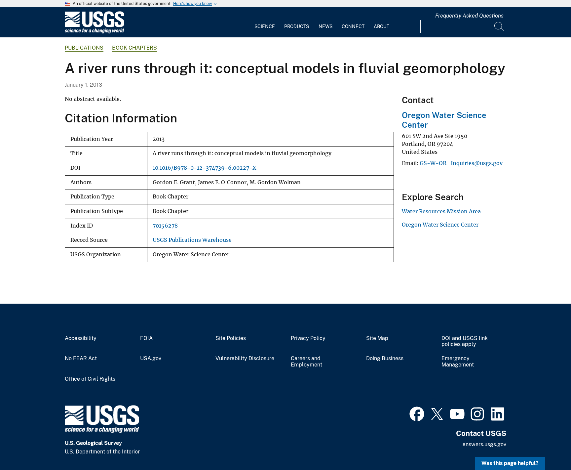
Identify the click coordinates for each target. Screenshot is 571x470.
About (381, 26)
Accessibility (80, 338)
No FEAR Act (81, 359)
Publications (84, 48)
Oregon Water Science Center (440, 224)
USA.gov (150, 359)
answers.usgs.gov (484, 444)
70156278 (165, 226)
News (325, 26)
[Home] (94, 32)
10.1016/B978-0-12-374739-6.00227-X (204, 168)
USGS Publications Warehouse (192, 240)
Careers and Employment (306, 362)
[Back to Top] (547, 446)
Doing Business (384, 359)
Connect (353, 26)
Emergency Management (457, 362)
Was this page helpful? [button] (510, 463)
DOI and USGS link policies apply (464, 341)
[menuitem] (265, 22)
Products (296, 26)
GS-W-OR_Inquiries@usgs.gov (461, 163)
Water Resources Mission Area (441, 211)
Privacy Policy (308, 338)
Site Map (377, 338)
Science (264, 26)
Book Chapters (134, 48)
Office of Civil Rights (90, 379)
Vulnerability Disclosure (244, 359)
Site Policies (230, 338)
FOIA (146, 338)
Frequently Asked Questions (469, 16)
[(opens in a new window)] (417, 413)
